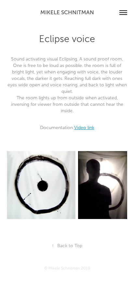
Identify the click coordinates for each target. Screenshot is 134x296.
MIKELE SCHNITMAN (67, 12)
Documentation (67, 127)
